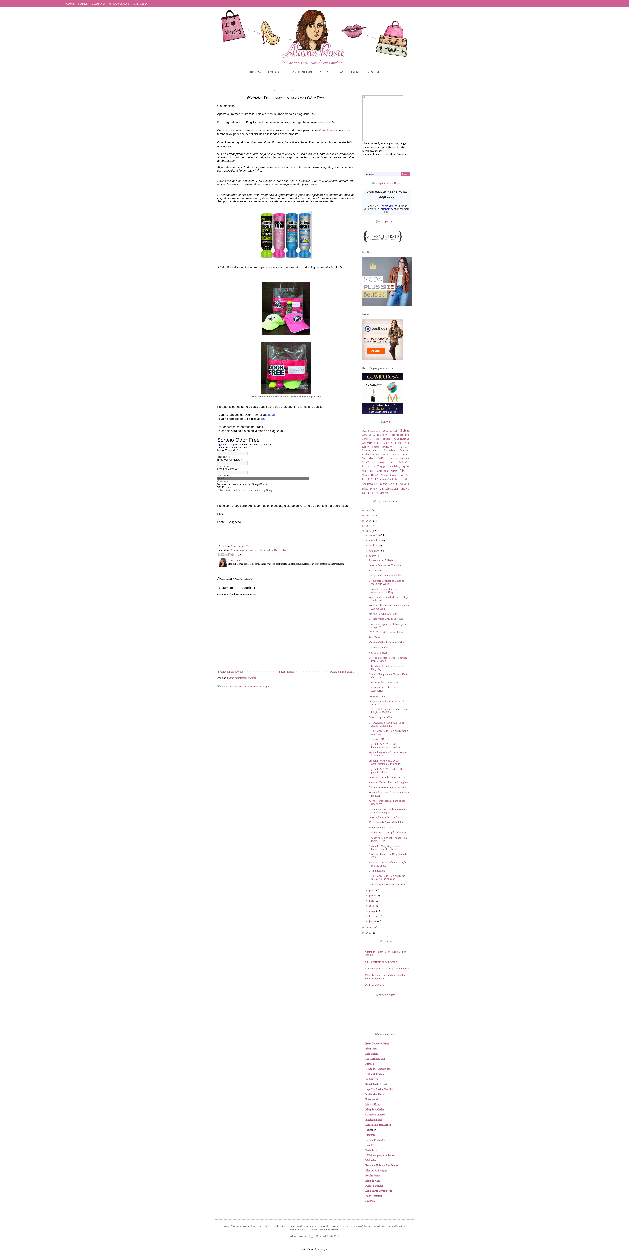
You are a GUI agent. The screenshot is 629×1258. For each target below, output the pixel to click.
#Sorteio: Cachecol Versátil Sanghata (388, 782)
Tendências (388, 488)
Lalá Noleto (371, 1053)
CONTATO (140, 3)
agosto (373, 555)
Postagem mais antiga (342, 671)
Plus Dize (404, 475)
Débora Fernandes (375, 1140)
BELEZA (255, 72)
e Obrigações (402, 447)
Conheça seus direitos (376, 439)
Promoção (385, 479)
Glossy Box (385, 462)
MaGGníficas (372, 1104)
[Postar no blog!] (223, 554)
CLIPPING (98, 3)
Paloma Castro (389, 475)
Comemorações (239, 550)
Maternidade (368, 471)
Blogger (322, 1249)
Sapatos (405, 483)
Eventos (386, 454)
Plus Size (370, 479)
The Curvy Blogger (376, 1170)
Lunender (370, 1129)
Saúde (365, 488)
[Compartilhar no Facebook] (229, 554)
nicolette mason (373, 1119)
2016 (369, 510)
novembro (375, 540)
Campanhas (380, 434)
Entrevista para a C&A (381, 717)
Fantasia (397, 454)
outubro (373, 545)
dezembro (374, 535)
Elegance (370, 1135)
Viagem (383, 492)
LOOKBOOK (276, 72)
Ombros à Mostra (374, 985)
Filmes (406, 454)
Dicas (365, 446)
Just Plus (370, 1201)
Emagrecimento (370, 450)
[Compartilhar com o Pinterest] (232, 554)
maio (372, 900)
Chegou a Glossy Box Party (383, 682)
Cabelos (366, 434)
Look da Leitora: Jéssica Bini (384, 817)
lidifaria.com (372, 1079)
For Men (367, 458)
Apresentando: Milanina (382, 560)
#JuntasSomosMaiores (371, 431)
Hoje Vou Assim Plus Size (379, 1089)
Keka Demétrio (373, 1195)
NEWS (339, 72)
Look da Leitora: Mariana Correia (387, 777)
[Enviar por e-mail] (220, 554)
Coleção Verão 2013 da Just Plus (386, 618)
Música (365, 475)
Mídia (394, 470)
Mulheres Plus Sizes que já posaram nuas (387, 968)
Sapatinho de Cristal (376, 1084)
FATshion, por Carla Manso (380, 1155)
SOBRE (83, 3)
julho (372, 890)
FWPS (380, 458)
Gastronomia (392, 458)
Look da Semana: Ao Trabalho (385, 565)
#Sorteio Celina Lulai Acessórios (386, 642)
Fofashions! (371, 1099)
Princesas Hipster (378, 696)
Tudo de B (371, 1150)
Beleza (405, 430)
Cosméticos (253, 550)
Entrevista (389, 450)
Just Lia (369, 1063)
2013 (369, 525)
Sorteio (269, 550)
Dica (262, 550)
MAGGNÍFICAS (119, 3)
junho (372, 895)
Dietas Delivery (382, 446)
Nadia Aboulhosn (374, 1094)
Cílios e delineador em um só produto (389, 787)
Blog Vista (371, 1048)
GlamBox (367, 462)
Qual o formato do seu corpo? (381, 961)
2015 (369, 515)
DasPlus (369, 1145)
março (372, 911)
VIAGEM (373, 72)
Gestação (405, 458)
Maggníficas (385, 466)
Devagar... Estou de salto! (378, 1068)
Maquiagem (402, 466)
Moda (405, 470)
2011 (369, 927)
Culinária (367, 442)
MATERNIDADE (302, 72)
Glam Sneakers (377, 870)
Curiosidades (392, 442)
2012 (369, 531)
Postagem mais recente (230, 671)
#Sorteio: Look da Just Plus (383, 613)
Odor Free (326, 130)
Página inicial (286, 671)
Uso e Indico (280, 550)
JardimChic (404, 462)
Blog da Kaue (372, 1180)
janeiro (373, 921)
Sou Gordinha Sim (375, 1058)
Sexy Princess (376, 570)
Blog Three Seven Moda (378, 1190)
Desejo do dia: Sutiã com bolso (385, 575)
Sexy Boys (374, 637)
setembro (374, 550)
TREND (355, 72)
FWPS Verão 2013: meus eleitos (386, 632)
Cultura (377, 443)
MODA (324, 72)
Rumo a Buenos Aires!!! (381, 827)
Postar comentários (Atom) (241, 678)
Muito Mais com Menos (378, 1124)
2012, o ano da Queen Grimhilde (386, 822)
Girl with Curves (374, 1074)
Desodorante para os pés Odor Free (388, 832)
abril (372, 905)
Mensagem (382, 470)
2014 (369, 520)
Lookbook (368, 466)
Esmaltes (405, 450)
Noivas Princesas (378, 652)
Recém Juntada (373, 1175)
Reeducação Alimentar (374, 483)
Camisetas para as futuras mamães (387, 884)
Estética (366, 454)
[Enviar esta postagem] (239, 554)
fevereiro (374, 916)
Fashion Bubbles (374, 1185)
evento (375, 454)
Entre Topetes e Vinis (377, 1043)
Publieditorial (401, 479)
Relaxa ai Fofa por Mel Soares (381, 1165)
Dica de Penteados (379, 647)
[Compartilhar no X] (226, 554)
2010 (369, 932)
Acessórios (390, 430)
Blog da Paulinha (374, 1109)
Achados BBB (376, 739)
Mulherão (370, 1160)
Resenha (393, 483)
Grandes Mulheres (375, 1114)
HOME (70, 3)
